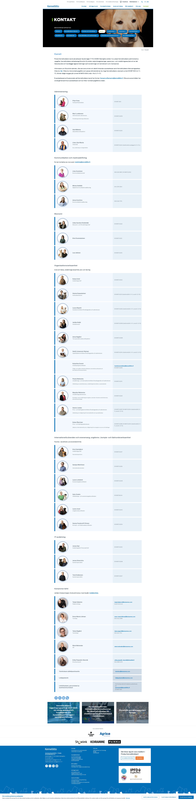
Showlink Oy (59, 35)
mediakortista (93, 593)
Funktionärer (110, 31)
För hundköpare (80, 2)
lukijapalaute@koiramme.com (124, 678)
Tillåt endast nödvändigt (168, 797)
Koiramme (97, 742)
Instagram (53, 766)
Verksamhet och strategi (99, 750)
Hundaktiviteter (105, 6)
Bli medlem (74, 763)
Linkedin (63, 698)
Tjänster (58, 31)
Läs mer (128, 798)
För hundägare (90, 2)
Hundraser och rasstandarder (79, 750)
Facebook (56, 698)
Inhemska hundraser (76, 751)
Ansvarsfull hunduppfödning (78, 779)
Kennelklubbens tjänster (71, 31)
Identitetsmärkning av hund (78, 774)
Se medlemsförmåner (127, 758)
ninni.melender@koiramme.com (123, 646)
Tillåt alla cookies (186, 797)
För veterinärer (100, 2)
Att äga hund (93, 6)
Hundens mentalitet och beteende (80, 782)
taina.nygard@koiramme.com (122, 631)
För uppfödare (70, 2)
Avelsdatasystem (75, 783)
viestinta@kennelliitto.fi (82, 162)
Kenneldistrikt (70, 35)
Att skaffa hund (75, 772)
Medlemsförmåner (76, 765)
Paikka (114, 742)
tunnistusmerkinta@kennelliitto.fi (123, 366)
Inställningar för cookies (150, 797)
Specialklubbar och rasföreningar (88, 35)
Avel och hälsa (118, 6)
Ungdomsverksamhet (77, 759)
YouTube (57, 766)
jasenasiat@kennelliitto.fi (122, 688)
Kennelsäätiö (136, 778)
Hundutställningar (76, 756)
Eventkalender (75, 760)
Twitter (60, 698)
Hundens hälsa (75, 781)
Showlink (81, 742)
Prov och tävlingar (76, 758)
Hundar (84, 6)
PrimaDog (91, 734)
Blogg (94, 751)
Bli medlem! (129, 6)
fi (145, 2)
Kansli (101, 31)
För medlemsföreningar (112, 2)
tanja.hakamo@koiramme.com (123, 602)
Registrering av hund (76, 773)
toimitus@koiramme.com (122, 671)
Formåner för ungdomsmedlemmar (80, 767)
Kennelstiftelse (133, 31)
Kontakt (146, 6)
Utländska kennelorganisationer (109, 35)
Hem (142, 50)
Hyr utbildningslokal (128, 35)
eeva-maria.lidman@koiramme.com (124, 617)
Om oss (138, 6)
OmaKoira (125, 2)
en (148, 2)
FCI (124, 771)
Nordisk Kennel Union (124, 778)
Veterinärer (122, 31)
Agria (105, 734)
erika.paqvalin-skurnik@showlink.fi (124, 660)
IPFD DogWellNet (135, 771)
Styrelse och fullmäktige (88, 31)
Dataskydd (96, 752)
